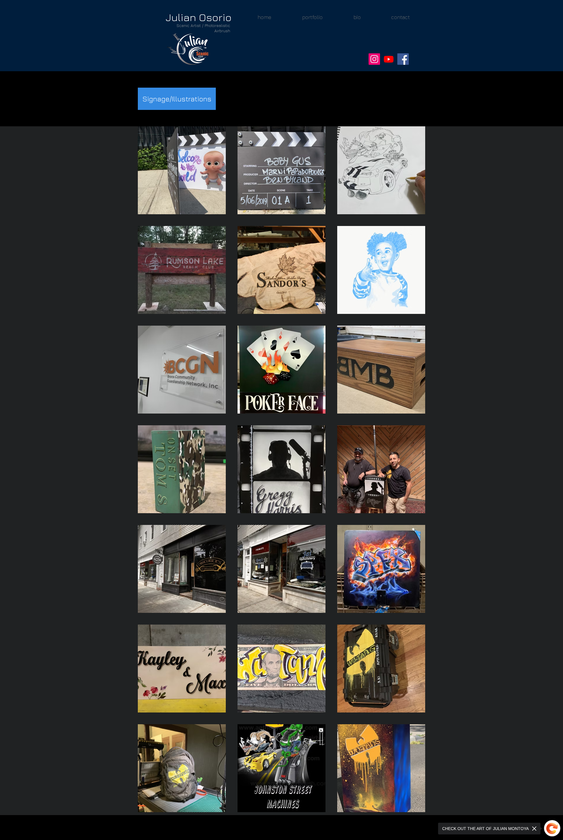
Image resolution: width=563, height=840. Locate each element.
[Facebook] (403, 59)
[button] (312, 17)
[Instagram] (374, 59)
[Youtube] (388, 59)
